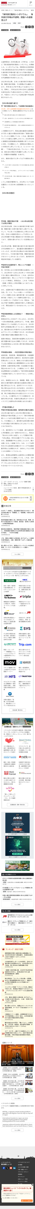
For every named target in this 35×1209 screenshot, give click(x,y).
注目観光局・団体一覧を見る (17, 804)
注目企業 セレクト (10, 568)
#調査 (14, 23)
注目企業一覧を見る (17, 710)
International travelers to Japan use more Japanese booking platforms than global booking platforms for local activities (15, 1119)
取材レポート (9, 10)
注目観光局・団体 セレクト (13, 727)
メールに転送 (5, 30)
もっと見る (17, 554)
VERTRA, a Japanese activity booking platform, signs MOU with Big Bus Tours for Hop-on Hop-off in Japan (17, 1113)
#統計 (19, 23)
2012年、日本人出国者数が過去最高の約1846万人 (16, 109)
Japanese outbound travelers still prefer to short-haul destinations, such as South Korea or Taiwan (17, 1125)
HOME (2, 10)
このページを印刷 (16, 30)
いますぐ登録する (27, 1200)
